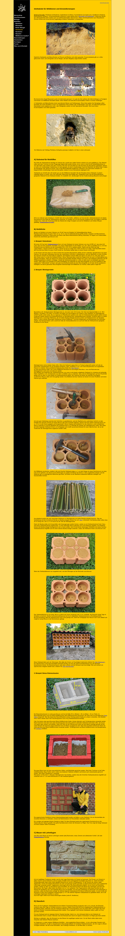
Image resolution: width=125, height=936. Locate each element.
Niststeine (18, 25)
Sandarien (18, 31)
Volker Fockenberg (42, 932)
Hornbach (39, 728)
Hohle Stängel (20, 27)
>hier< (81, 520)
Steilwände (19, 29)
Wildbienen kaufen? (22, 36)
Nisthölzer (18, 23)
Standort (18, 33)
